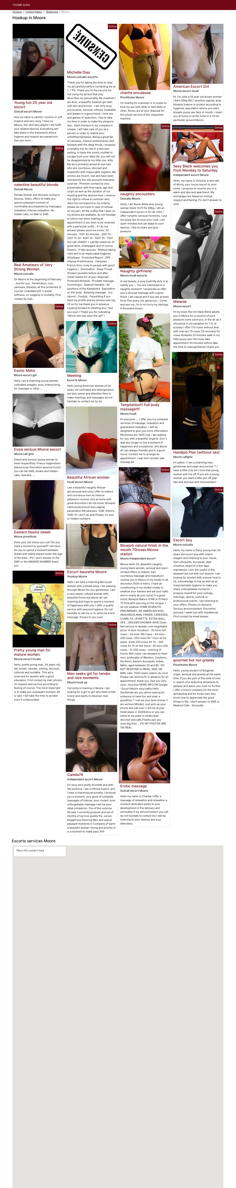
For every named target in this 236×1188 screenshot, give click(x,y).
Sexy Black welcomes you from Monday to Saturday (195, 168)
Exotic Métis (24, 370)
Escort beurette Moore (87, 572)
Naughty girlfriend (136, 271)
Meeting (74, 375)
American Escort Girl (191, 86)
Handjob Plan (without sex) (196, 452)
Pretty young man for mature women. (32, 652)
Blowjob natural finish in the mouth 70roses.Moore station (144, 549)
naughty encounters (137, 194)
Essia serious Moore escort (37, 449)
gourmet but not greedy (193, 660)
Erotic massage (133, 786)
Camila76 (75, 774)
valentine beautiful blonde (36, 184)
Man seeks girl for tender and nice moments (88, 675)
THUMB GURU (21, 5)
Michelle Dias (78, 72)
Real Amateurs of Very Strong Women (33, 267)
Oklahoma (52, 11)
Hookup (17, 11)
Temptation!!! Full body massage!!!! (139, 407)
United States (34, 11)
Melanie (180, 301)
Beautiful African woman (88, 477)
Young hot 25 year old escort (33, 104)
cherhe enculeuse (135, 93)
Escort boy (182, 540)
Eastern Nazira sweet (32, 532)
